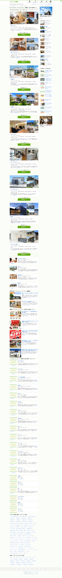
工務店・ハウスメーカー (35, 2)
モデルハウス (46, 2)
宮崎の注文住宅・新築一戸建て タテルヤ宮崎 (31, 573)
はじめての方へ (29, 2)
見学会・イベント (42, 2)
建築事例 (51, 2)
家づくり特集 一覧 (49, 114)
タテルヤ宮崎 (14, 1)
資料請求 (24, 34)
